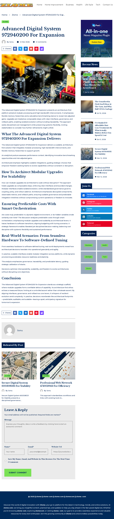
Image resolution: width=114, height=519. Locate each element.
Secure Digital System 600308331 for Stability (103, 151)
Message (8, 420)
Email (31, 447)
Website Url (57, 447)
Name (7, 447)
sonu (11, 42)
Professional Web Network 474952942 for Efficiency (103, 170)
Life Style (87, 75)
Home (4, 15)
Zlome (15, 15)
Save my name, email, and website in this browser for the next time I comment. (39, 460)
